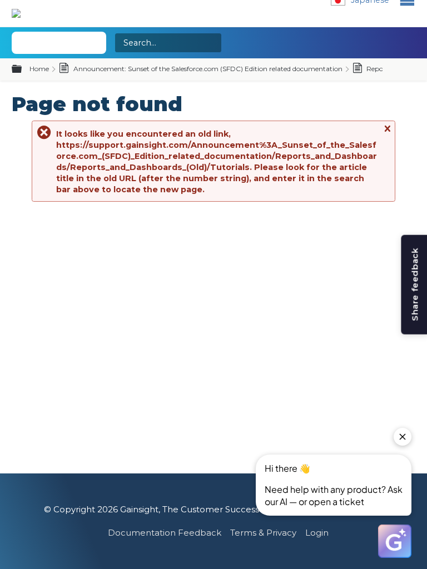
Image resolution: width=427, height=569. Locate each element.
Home (39, 68)
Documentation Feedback (164, 532)
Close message (387, 133)
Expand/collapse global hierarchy (23, 69)
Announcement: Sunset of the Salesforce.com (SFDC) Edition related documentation (207, 68)
